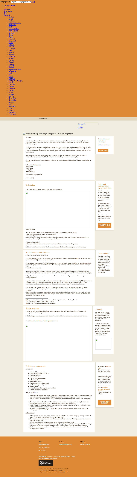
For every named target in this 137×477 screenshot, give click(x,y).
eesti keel (12, 39)
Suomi (11, 43)
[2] (77, 281)
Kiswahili (12, 88)
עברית (11, 92)
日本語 (11, 62)
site (29, 161)
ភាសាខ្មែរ (11, 65)
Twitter (9, 5)
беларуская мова (15, 23)
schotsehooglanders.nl (85, 444)
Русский (12, 84)
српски (11, 102)
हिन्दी (10, 50)
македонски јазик (15, 69)
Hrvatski (11, 33)
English (11, 17)
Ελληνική (12, 48)
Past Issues (8, 11)
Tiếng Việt (12, 114)
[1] (77, 258)
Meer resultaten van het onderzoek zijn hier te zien (104, 225)
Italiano (11, 60)
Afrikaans (12, 21)
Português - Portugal (15, 81)
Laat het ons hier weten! (64, 471)
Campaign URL (5, 2)
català (10, 27)
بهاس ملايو (12, 71)
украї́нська (12, 112)
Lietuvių (11, 94)
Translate (7, 15)
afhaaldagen (35, 165)
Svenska (11, 90)
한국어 (11, 67)
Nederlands (12, 41)
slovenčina (12, 98)
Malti (10, 73)
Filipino (11, 110)
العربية (11, 19)
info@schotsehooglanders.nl (65, 444)
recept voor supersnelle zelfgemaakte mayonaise (104, 389)
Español (11, 86)
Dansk (11, 37)
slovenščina (12, 100)
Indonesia (12, 56)
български (12, 25)
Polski (11, 77)
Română (11, 82)
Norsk (11, 75)
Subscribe (7, 9)
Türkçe (11, 108)
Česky (11, 35)
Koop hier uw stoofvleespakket (104, 403)
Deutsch (11, 47)
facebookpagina (48, 321)
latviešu (11, 96)
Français (11, 45)
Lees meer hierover (103, 150)
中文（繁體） (14, 31)
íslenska (11, 58)
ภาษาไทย (12, 106)
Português (12, 79)
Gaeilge (11, 54)
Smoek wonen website (36, 321)
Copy (33, 2)
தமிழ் (10, 104)
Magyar (11, 52)
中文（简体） (14, 29)
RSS (5, 13)
